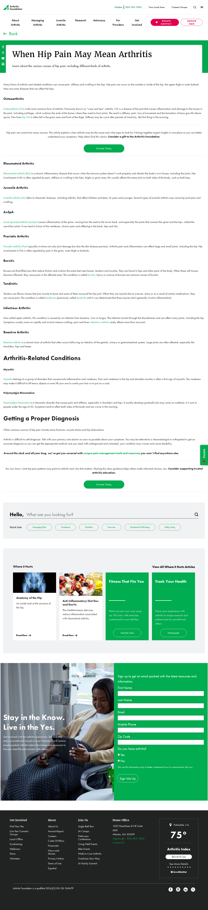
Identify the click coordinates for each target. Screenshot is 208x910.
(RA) (28, 173)
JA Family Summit (87, 863)
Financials (53, 845)
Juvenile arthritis (12, 197)
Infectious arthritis (99, 322)
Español (52, 868)
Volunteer (15, 858)
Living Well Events (87, 844)
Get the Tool (127, 633)
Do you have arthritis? (132, 748)
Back (13, 33)
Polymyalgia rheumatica (16, 402)
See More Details (178, 864)
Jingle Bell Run (86, 826)
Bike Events (84, 849)
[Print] (3, 64)
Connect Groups (179, 7)
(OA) (21, 109)
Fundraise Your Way (89, 858)
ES (202, 7)
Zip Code (124, 736)
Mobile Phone (127, 724)
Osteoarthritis (11, 109)
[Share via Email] (3, 58)
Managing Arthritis (37, 22)
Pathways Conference (84, 837)
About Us (53, 826)
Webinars (15, 849)
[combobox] (109, 514)
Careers (52, 836)
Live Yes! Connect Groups (19, 832)
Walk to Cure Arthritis (89, 853)
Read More (21, 635)
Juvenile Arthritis (61, 22)
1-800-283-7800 (134, 838)
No (122, 761)
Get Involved (137, 22)
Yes (122, 755)
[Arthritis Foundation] (13, 7)
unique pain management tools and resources (111, 453)
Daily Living (170, 527)
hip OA (26, 117)
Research (80, 20)
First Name (125, 687)
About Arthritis (15, 22)
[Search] (196, 514)
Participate (173, 633)
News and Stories (53, 852)
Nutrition (89, 527)
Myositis (8, 379)
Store (12, 853)
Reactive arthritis (12, 342)
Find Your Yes (17, 826)
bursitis (91, 275)
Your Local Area (156, 7)
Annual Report (56, 831)
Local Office (16, 839)
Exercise (111, 527)
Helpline (117, 838)
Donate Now (191, 22)
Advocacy (99, 20)
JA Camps (83, 831)
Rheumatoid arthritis (14, 173)
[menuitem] (15, 22)
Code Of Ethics (56, 841)
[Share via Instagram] (178, 889)
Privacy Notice (56, 858)
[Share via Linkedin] (185, 889)
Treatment (65, 527)
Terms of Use (54, 863)
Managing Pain (39, 527)
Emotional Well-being (140, 527)
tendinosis (51, 297)
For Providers (118, 22)
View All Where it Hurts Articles (173, 567)
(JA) (23, 197)
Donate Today (104, 148)
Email (121, 712)
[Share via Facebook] (3, 47)
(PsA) (24, 246)
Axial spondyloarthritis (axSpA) (20, 222)
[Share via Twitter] (3, 52)
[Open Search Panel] (195, 7)
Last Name (125, 700)
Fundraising (16, 844)
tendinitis (81, 297)
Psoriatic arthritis (12, 246)
